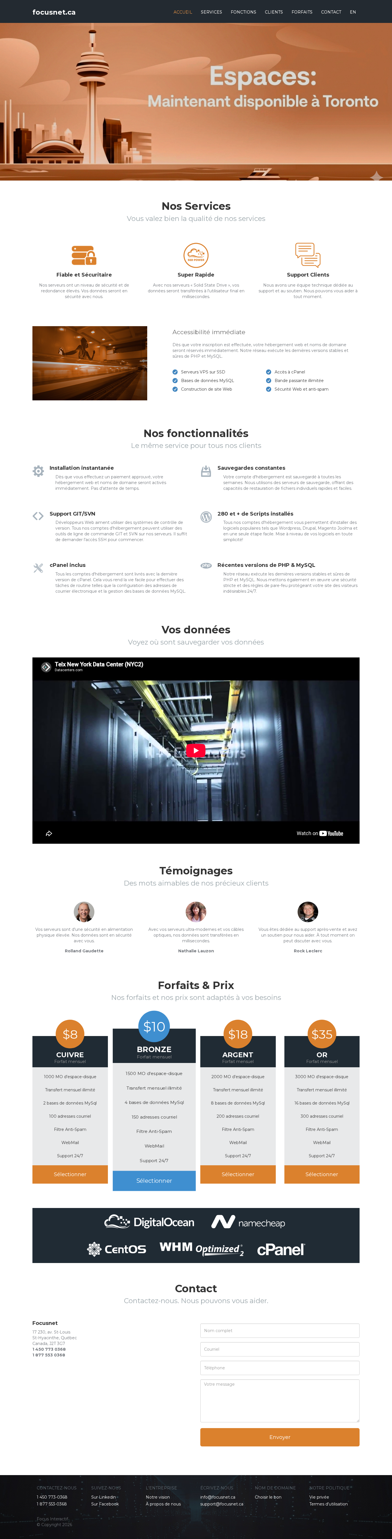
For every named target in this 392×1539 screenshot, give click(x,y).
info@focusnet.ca (217, 1497)
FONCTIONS (243, 12)
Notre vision (158, 1497)
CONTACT (331, 12)
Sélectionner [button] (70, 1174)
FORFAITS (302, 12)
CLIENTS (274, 12)
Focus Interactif (52, 1519)
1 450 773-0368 (52, 1497)
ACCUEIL (183, 12)
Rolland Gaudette (84, 950)
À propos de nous (163, 1504)
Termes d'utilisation (328, 1504)
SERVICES (211, 12)
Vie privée (319, 1497)
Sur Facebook (105, 1504)
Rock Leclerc (308, 950)
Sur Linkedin (103, 1497)
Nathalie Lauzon (196, 950)
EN (353, 12)
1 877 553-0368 (52, 1504)
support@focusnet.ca (221, 1504)
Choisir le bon (268, 1497)
